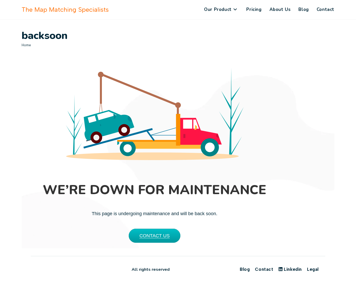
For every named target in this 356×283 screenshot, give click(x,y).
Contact (264, 269)
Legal (313, 269)
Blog (245, 269)
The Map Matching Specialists (65, 9)
